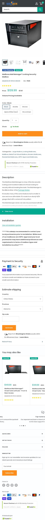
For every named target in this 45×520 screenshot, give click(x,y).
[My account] (36, 3)
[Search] (40, 9)
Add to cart (22, 134)
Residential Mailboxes (10, 157)
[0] (41, 3)
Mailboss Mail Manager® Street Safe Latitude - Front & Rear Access (15, 390)
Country (5, 294)
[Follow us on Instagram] (12, 485)
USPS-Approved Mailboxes (27, 157)
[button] (6, 86)
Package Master (24, 190)
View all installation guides (11, 225)
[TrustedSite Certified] (22, 164)
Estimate (9, 328)
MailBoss (5, 154)
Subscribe (9, 473)
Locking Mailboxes (29, 152)
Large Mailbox (17, 152)
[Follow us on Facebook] (3, 485)
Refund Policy (7, 342)
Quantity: (5, 120)
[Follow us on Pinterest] (16, 485)
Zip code (5, 314)
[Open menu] (3, 3)
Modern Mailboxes (34, 154)
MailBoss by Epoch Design (11, 81)
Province (5, 304)
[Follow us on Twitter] (7, 485)
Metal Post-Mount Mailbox (18, 154)
